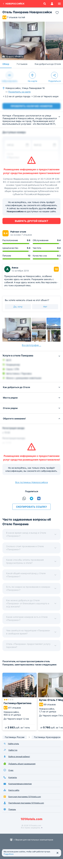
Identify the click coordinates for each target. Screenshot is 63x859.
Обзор (5, 64)
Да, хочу (17, 306)
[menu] (59, 3)
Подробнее (9, 854)
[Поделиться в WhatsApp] (24, 498)
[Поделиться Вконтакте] (39, 498)
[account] (52, 3)
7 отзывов (22, 64)
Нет (45, 306)
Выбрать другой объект (31, 221)
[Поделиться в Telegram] (31, 498)
